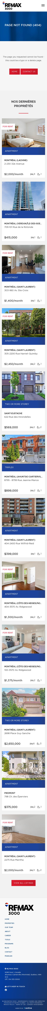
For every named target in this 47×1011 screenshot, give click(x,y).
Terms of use (21, 1004)
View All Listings (23, 883)
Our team (9, 927)
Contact (8, 952)
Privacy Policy (9, 1004)
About (7, 931)
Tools (7, 939)
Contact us (29, 72)
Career (8, 935)
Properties (9, 923)
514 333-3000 (14, 979)
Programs (9, 943)
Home (14, 72)
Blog (7, 948)
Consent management (35, 1004)
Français (8, 956)
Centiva (28, 1008)
